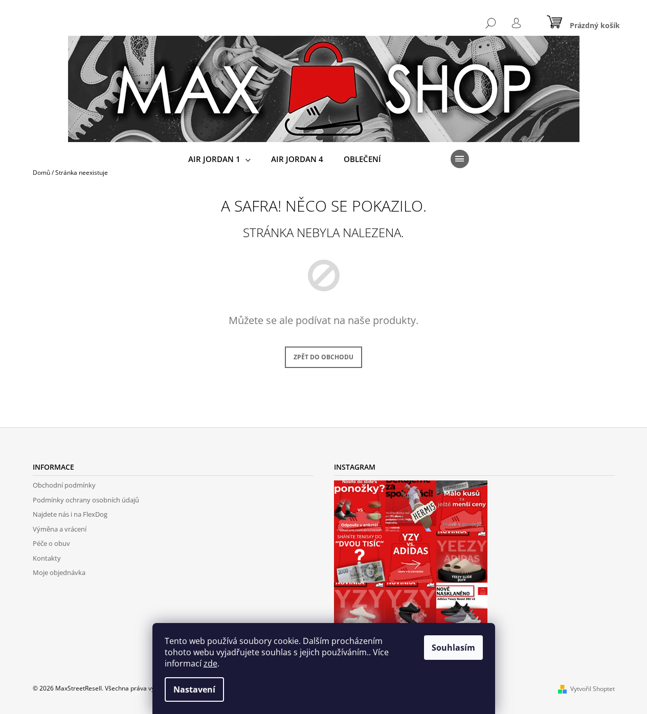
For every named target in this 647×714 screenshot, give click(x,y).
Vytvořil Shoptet (592, 688)
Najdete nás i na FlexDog (70, 514)
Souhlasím (453, 647)
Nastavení (194, 689)
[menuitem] (219, 159)
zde (210, 663)
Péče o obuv (51, 543)
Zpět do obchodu (323, 357)
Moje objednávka (59, 572)
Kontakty (47, 558)
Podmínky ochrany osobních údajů (86, 499)
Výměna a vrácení (59, 529)
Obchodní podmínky (64, 485)
